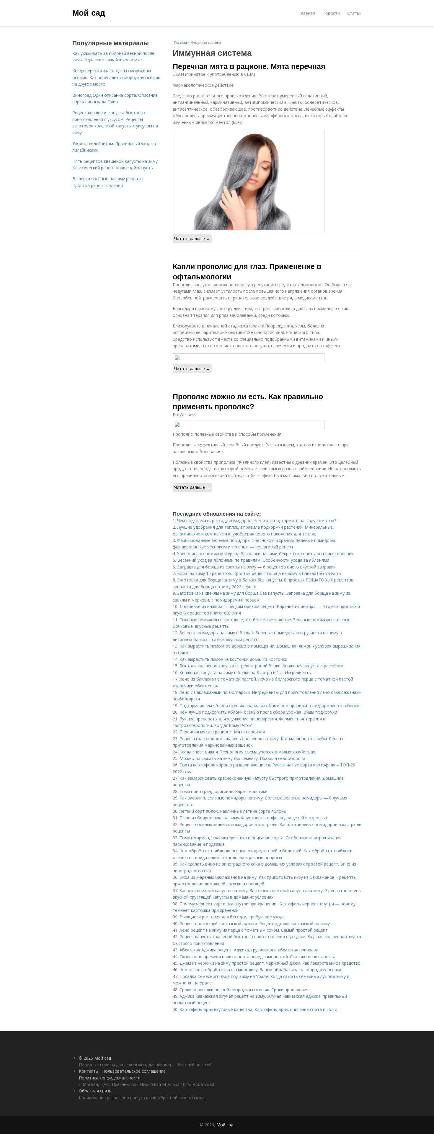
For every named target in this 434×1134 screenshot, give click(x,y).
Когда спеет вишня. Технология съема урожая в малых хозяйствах (247, 752)
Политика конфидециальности (110, 1078)
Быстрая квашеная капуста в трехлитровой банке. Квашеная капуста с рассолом (261, 665)
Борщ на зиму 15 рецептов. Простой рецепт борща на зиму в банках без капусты (259, 573)
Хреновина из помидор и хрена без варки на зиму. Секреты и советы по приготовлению (266, 553)
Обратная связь (95, 1091)
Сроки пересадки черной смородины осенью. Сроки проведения (244, 989)
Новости (331, 13)
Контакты (89, 1071)
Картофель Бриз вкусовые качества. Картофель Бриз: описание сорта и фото (258, 1009)
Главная (306, 13)
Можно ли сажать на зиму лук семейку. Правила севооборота (242, 758)
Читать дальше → (192, 238)
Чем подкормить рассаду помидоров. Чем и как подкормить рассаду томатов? (256, 520)
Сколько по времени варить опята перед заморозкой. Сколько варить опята (257, 956)
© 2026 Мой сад (95, 1058)
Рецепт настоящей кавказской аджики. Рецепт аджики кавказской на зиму (255, 923)
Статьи (354, 13)
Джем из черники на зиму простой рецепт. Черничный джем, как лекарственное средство (270, 963)
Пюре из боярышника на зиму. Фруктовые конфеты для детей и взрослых (254, 817)
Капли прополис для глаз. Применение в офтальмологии (247, 271)
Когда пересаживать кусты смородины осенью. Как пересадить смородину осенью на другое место (116, 77)
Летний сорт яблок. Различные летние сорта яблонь (233, 811)
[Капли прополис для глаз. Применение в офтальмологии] (267, 357)
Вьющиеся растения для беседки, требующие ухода (232, 917)
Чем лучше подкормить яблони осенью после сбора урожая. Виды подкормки (258, 712)
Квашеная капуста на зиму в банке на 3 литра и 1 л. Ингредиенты (245, 672)
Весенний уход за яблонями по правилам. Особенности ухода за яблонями (253, 560)
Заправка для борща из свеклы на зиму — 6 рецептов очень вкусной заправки (256, 567)
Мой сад (88, 12)
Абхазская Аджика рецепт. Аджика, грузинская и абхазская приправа (249, 950)
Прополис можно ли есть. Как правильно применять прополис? (248, 401)
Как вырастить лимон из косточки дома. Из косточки (233, 659)
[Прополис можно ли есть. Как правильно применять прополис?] (267, 424)
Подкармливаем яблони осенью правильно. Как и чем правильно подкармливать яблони (270, 705)
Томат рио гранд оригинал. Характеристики (223, 791)
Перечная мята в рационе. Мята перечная (249, 66)
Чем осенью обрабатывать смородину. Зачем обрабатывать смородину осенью (261, 969)
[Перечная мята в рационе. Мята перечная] (267, 181)
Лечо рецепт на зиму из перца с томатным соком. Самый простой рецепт (254, 930)
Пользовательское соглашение (134, 1071)
